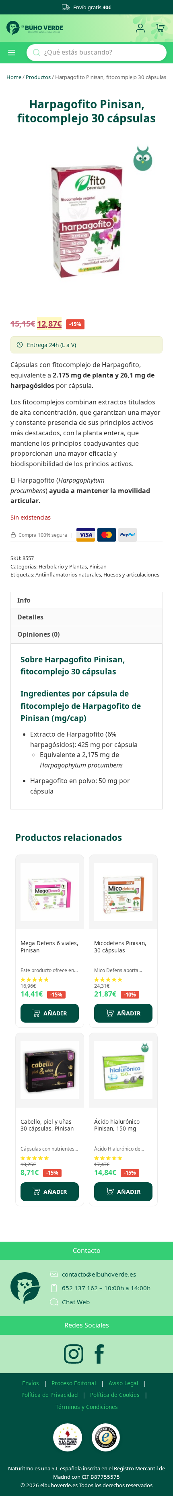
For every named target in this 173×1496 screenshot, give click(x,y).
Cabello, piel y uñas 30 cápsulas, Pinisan (47, 1125)
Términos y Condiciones (87, 1407)
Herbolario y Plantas (63, 566)
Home (13, 77)
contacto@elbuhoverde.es (99, 1274)
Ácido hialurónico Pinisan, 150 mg (117, 1125)
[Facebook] (99, 1354)
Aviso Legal (123, 1383)
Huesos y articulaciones (131, 574)
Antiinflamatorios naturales (68, 574)
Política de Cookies (115, 1395)
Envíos (30, 1383)
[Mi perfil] (140, 28)
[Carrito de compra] (160, 28)
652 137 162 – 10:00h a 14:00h (106, 1288)
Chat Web (76, 1302)
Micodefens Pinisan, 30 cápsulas (120, 946)
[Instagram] (73, 1354)
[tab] (24, 600)
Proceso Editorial (73, 1383)
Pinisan (98, 566)
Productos (38, 77)
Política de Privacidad (49, 1395)
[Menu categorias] (14, 52)
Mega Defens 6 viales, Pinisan (49, 946)
